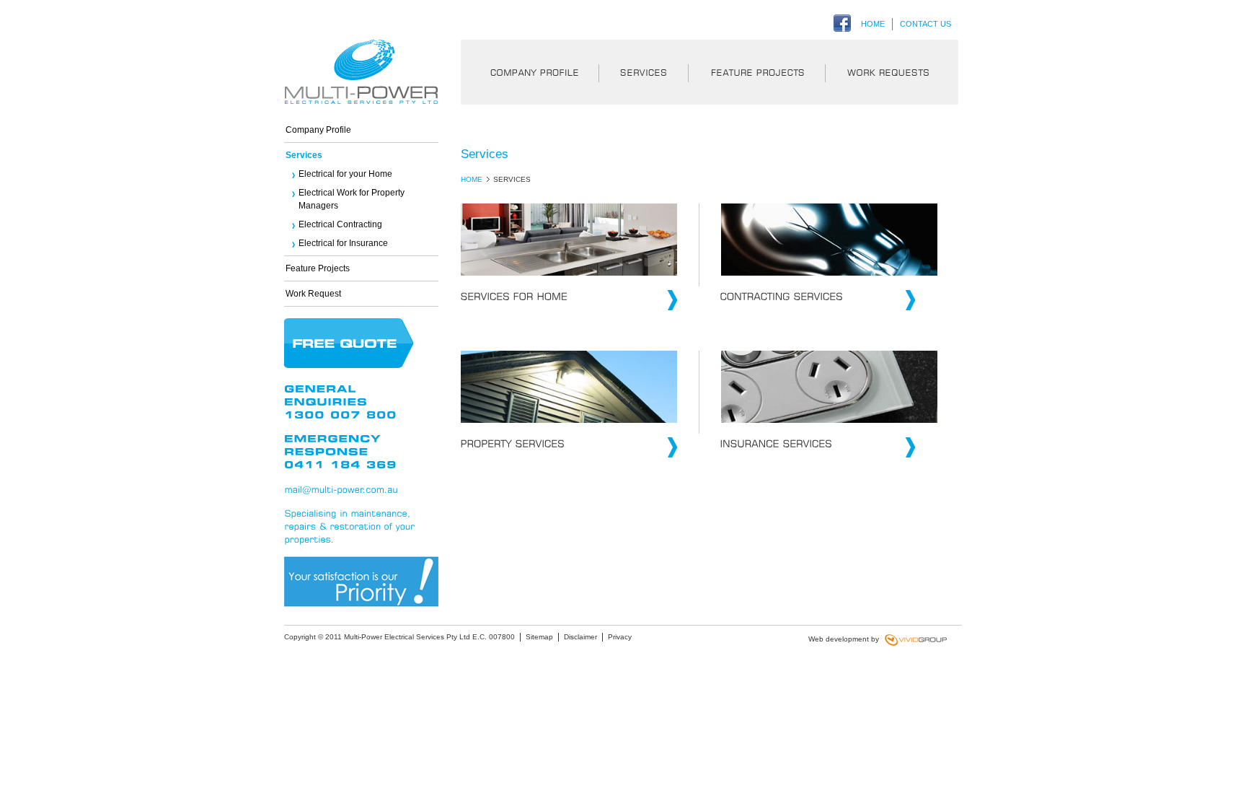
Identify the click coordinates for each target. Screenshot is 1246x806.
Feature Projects (756, 72)
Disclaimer (580, 637)
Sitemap (539, 637)
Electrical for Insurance (343, 243)
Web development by (845, 639)
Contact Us (925, 23)
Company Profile (529, 72)
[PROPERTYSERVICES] (569, 450)
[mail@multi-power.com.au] (341, 489)
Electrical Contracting (340, 224)
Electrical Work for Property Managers (352, 199)
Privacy (620, 637)
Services (643, 72)
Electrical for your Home (345, 174)
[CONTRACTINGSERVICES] (807, 302)
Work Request (891, 72)
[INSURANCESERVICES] (807, 450)
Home (873, 23)
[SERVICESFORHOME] (569, 302)
